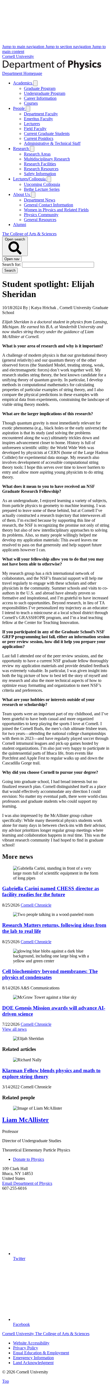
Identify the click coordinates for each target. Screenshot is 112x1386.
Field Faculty (35, 128)
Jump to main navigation (23, 46)
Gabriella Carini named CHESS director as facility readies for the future (50, 891)
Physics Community (41, 214)
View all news (14, 1029)
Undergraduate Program (44, 93)
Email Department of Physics (27, 1183)
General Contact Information (48, 205)
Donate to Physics (28, 1159)
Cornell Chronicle (36, 905)
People (19, 108)
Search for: (12, 264)
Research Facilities (40, 164)
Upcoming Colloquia (42, 184)
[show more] (35, 83)
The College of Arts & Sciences (29, 234)
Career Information (40, 98)
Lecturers (32, 123)
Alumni (19, 224)
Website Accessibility (31, 1343)
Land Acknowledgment (33, 1362)
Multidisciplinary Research (47, 159)
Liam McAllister (25, 1119)
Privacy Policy (25, 1348)
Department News (39, 200)
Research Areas (37, 154)
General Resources (40, 219)
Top (5, 1381)
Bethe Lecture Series (42, 189)
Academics (23, 83)
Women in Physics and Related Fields (56, 209)
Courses (31, 103)
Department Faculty (41, 114)
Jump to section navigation (68, 46)
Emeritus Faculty (38, 118)
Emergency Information (33, 1357)
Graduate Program (39, 88)
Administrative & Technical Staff (52, 143)
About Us (22, 194)
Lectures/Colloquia (30, 179)
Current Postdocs (38, 138)
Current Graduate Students (47, 133)
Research (21, 148)
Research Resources (41, 168)
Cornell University (18, 56)
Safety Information (40, 173)
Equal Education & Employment (41, 1352)
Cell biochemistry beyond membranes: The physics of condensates (50, 974)
